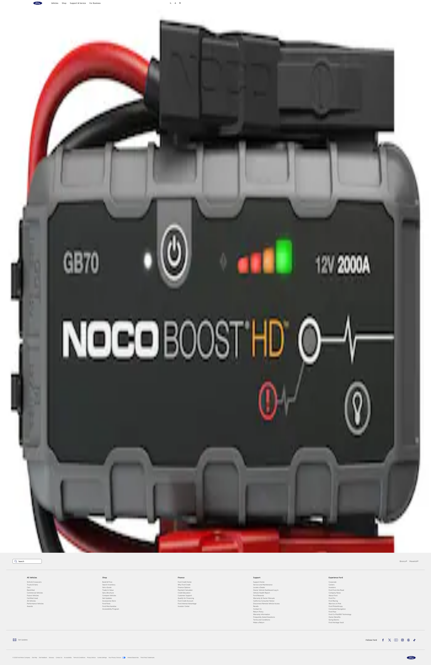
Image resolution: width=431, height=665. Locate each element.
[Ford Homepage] (411, 657)
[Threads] (408, 640)
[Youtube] (396, 640)
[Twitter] (389, 640)
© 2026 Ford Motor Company (21, 657)
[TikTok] (414, 640)
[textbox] (27, 561)
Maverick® (413, 561)
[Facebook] (383, 640)
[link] (34, 657)
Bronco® (403, 561)
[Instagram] (402, 640)
